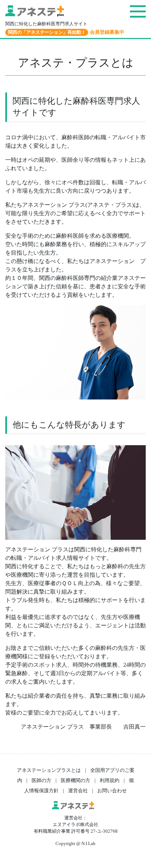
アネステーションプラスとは (49, 770)
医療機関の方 (75, 780)
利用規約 (109, 780)
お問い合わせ (112, 790)
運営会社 (78, 790)
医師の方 (41, 780)
